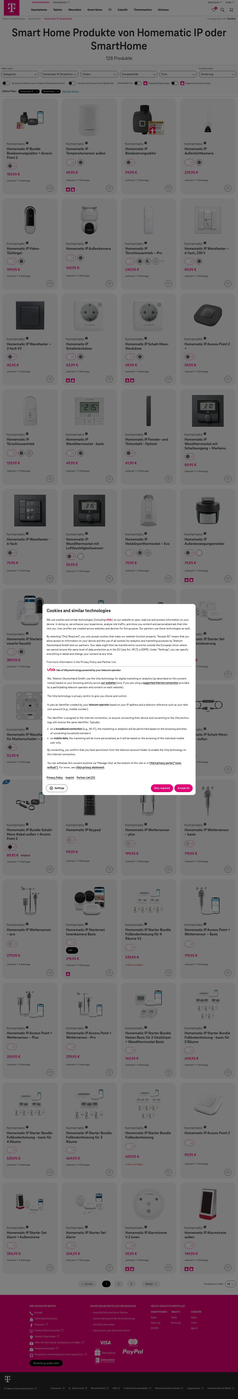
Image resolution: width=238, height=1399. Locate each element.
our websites (108, 683)
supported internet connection (160, 683)
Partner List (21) (86, 777)
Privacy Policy (55, 777)
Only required (162, 788)
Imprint (70, 777)
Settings (59, 788)
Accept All (183, 788)
